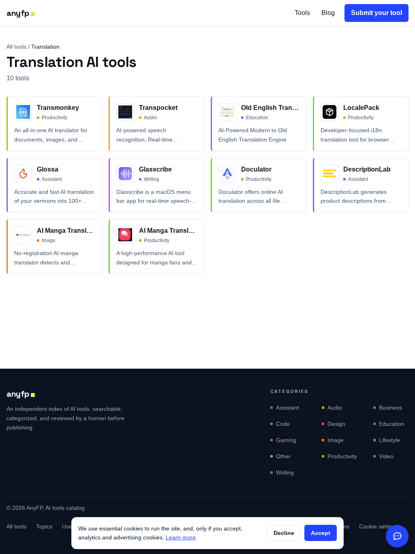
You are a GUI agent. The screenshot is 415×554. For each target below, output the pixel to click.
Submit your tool (376, 12)
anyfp (17, 13)
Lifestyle (389, 440)
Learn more (181, 537)
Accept (320, 533)
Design (336, 424)
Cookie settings (378, 526)
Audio (334, 407)
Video (386, 456)
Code (283, 424)
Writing (285, 472)
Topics (44, 526)
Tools (302, 12)
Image (335, 440)
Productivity (342, 456)
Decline (284, 533)
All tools (16, 46)
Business (390, 407)
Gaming (286, 440)
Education (391, 424)
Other (283, 456)
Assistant (287, 407)
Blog (328, 12)
